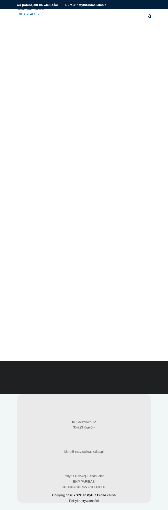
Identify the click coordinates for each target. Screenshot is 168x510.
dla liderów (49, 135)
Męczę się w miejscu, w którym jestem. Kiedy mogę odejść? (73, 128)
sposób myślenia (71, 292)
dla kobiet (73, 287)
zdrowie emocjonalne (36, 298)
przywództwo (68, 135)
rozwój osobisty (91, 135)
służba (26, 292)
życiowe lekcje (63, 298)
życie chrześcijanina (44, 141)
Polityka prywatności (84, 501)
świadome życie (115, 135)
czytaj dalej (29, 170)
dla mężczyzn (109, 287)
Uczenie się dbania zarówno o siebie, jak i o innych (65, 279)
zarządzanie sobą (97, 292)
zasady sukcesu (123, 292)
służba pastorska (44, 292)
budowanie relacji (52, 287)
